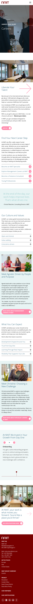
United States (5, 567)
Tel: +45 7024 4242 (7, 553)
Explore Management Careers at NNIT (15, 171)
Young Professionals (9, 181)
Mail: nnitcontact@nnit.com (9, 551)
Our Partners (6, 591)
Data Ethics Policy (7, 586)
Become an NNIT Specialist (11, 167)
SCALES (4, 573)
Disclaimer (5, 580)
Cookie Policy (5, 582)
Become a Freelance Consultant (13, 176)
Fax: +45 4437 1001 (7, 555)
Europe (4, 562)
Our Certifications (8, 595)
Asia (3, 564)
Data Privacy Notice (7, 584)
